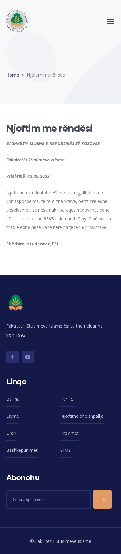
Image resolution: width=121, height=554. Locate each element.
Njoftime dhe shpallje (82, 416)
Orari (11, 433)
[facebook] (12, 357)
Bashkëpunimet (22, 450)
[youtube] (28, 357)
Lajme (12, 416)
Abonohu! (102, 499)
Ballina (13, 399)
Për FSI (67, 399)
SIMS (65, 450)
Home (12, 75)
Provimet (69, 433)
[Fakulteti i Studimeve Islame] (17, 21)
